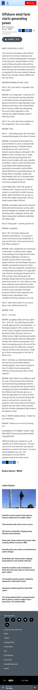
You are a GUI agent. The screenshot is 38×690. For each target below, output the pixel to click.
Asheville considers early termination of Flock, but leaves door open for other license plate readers (18, 570)
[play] (3, 687)
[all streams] (35, 687)
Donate (31, 3)
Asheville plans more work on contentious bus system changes (19, 550)
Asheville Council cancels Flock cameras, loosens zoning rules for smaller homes (17, 516)
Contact (6, 638)
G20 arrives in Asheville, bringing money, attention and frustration (17, 532)
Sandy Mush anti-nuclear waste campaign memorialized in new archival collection (17, 560)
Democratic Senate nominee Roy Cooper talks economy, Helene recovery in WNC (19, 541)
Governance (8, 660)
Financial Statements (11, 664)
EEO (5, 651)
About (6, 633)
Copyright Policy (9, 642)
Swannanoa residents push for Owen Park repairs (17, 589)
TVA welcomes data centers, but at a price (17, 524)
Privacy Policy (8, 647)
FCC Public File (8, 655)
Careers (6, 668)
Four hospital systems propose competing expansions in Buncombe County (17, 580)
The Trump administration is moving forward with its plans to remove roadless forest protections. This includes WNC (18, 599)
